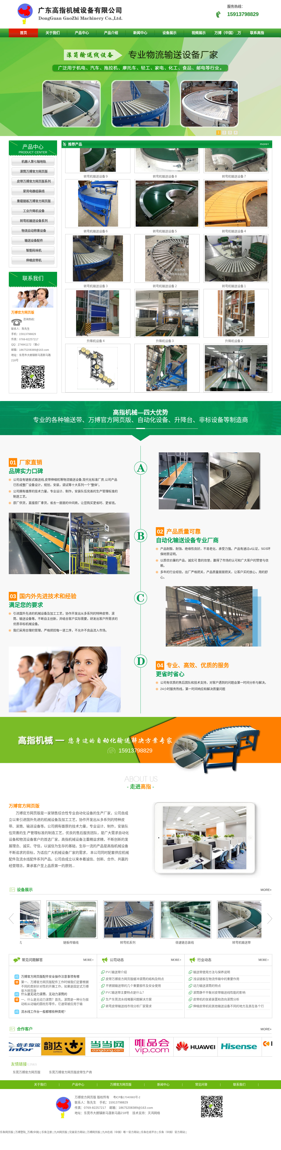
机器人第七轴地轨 (34, 161)
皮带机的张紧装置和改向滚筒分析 (216, 999)
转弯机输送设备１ (234, 259)
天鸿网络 (154, 1113)
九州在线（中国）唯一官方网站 (120, 1132)
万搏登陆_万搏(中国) (27, 1132)
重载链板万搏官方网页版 (34, 201)
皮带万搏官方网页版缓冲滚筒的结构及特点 (135, 979)
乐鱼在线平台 (149, 1132)
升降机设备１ (96, 369)
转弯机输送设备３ (96, 259)
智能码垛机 (33, 250)
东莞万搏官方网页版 (26, 1072)
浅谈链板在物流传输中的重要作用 (216, 979)
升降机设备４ (96, 314)
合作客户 (25, 1029)
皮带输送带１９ (165, 369)
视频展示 (199, 33)
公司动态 (117, 960)
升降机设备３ (165, 314)
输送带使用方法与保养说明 (211, 972)
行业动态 (204, 960)
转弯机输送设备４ (234, 204)
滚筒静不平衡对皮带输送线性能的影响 (219, 992)
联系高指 (257, 33)
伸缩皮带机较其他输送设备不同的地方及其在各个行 (228, 1006)
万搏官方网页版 (24, 806)
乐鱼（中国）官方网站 (172, 1132)
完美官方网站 (77, 1132)
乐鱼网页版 (6, 1132)
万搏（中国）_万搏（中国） (227, 34)
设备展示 (169, 33)
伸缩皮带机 (33, 260)
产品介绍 (111, 33)
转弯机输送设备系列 (34, 220)
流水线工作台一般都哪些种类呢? (43, 984)
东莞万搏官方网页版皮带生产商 (70, 1072)
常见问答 (201, 1084)
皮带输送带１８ (234, 369)
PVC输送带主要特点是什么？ (125, 992)
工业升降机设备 (34, 211)
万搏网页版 (93, 1132)
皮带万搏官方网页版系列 (34, 181)
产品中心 (82, 33)
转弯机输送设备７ (234, 149)
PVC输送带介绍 (116, 972)
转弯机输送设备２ (165, 259)
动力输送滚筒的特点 (207, 985)
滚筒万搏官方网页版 (34, 171)
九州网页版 (60, 1132)
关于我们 (53, 33)
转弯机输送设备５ (165, 204)
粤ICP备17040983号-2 (126, 1097)
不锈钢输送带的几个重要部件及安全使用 (133, 985)
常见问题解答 (32, 960)
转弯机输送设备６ (96, 204)
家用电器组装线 (34, 191)
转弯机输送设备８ (165, 149)
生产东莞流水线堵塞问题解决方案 (129, 999)
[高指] (71, 23)
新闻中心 (140, 33)
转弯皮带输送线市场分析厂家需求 (129, 1006)
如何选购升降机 (32, 1002)
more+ (264, 144)
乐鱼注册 (46, 1132)
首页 (23, 33)
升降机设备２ (234, 314)
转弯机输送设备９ (96, 149)
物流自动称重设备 (34, 230)
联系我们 (239, 1084)
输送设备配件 (34, 240)
